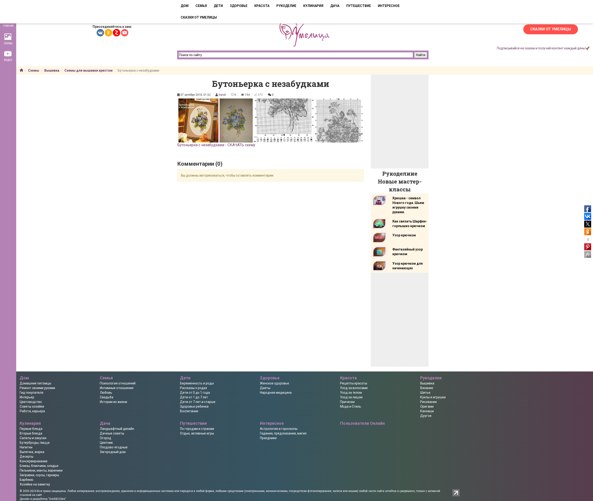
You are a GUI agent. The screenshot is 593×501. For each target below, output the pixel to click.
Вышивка (51, 70)
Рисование (428, 402)
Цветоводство (31, 402)
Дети (218, 6)
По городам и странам (197, 429)
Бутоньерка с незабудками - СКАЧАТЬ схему (216, 145)
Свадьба (106, 397)
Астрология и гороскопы (278, 429)
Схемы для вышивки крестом (88, 70)
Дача (334, 6)
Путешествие (358, 6)
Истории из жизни (113, 402)
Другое (426, 416)
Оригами (427, 406)
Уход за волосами (354, 388)
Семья (201, 6)
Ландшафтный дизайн (117, 429)
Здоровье (238, 6)
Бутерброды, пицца (35, 442)
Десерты (26, 456)
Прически (347, 402)
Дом (185, 6)
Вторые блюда (31, 433)
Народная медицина (276, 392)
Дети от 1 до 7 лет (194, 397)
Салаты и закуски (33, 438)
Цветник (106, 442)
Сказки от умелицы (199, 17)
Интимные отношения (116, 388)
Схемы (33, 70)
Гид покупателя (31, 392)
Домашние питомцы (35, 383)
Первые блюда (31, 429)
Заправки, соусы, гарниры (39, 475)
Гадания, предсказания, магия (283, 433)
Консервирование (33, 461)
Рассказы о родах (193, 388)
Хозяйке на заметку (35, 484)
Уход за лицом (351, 397)
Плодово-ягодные (114, 447)
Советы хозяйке (32, 406)
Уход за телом (351, 392)
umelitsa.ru (392, 491)
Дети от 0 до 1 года (195, 392)
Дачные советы (112, 433)
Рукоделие (286, 6)
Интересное (389, 6)
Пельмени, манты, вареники (41, 470)
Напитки (26, 447)
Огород (105, 438)
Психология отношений (118, 383)
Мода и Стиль (350, 406)
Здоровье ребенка (194, 406)
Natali (222, 94)
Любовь (106, 392)
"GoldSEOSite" (57, 499)
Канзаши (427, 411)
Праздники (268, 438)
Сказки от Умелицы (550, 29)
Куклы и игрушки (433, 397)
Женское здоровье (274, 383)
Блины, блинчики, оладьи (39, 466)
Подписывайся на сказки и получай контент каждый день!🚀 (543, 48)
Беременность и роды (197, 383)
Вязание (426, 388)
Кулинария (313, 6)
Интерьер (27, 397)
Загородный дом (113, 452)
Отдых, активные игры (197, 433)
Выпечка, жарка (32, 452)
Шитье (425, 392)
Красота (261, 6)
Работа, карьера (32, 411)
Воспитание (189, 411)
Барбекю (26, 480)
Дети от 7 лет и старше (197, 402)
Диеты (265, 388)
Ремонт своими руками (37, 388)
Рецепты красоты (353, 383)
